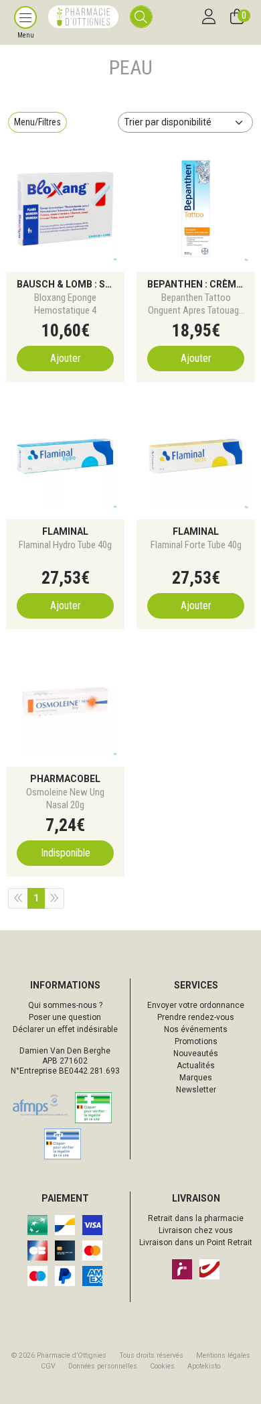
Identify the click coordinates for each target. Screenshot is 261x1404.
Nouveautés (195, 1053)
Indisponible (65, 852)
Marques (195, 1077)
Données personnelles (102, 1366)
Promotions (196, 1041)
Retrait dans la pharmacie (196, 1218)
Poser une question (65, 1017)
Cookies (162, 1366)
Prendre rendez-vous (195, 1017)
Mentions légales (223, 1355)
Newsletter (196, 1089)
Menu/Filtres (37, 122)
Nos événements (196, 1029)
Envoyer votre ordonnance (195, 1005)
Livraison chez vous (196, 1230)
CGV (48, 1366)
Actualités (196, 1065)
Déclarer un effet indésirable (65, 1029)
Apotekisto (203, 1366)
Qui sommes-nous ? (65, 1005)
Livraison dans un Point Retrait (195, 1242)
